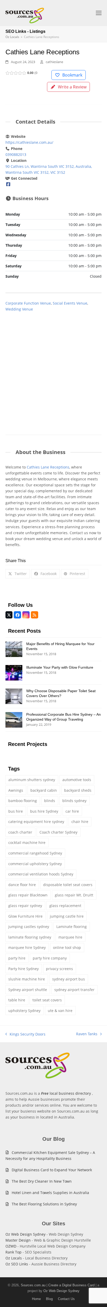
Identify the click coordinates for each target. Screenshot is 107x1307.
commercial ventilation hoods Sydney (40, 874)
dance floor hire (22, 884)
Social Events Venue (70, 303)
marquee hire (70, 937)
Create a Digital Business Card (71, 1285)
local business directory (70, 1093)
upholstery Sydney (24, 1010)
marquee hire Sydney (27, 947)
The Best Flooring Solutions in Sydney (44, 1204)
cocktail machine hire (26, 842)
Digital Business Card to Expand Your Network (52, 1169)
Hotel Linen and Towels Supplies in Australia (50, 1192)
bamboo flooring (22, 800)
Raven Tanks (86, 1034)
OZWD (10, 1246)
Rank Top (13, 1252)
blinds (49, 800)
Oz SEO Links (16, 1263)
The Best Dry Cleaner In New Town (42, 1181)
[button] (99, 13)
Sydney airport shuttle (27, 989)
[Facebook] (8, 184)
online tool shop (67, 947)
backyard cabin (43, 790)
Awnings (15, 790)
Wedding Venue (19, 309)
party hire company (50, 958)
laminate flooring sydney (29, 937)
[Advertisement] (53, 367)
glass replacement (65, 905)
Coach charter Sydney (58, 832)
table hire (16, 1000)
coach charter (20, 832)
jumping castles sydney (28, 926)
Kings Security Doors (25, 1034)
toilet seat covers (47, 1000)
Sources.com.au (33, 1285)
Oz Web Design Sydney (25, 1234)
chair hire (79, 821)
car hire (72, 811)
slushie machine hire (26, 979)
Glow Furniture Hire (25, 916)
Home (36, 1299)
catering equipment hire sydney (36, 821)
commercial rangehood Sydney (35, 853)
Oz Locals (13, 1258)
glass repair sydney (25, 905)
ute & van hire (60, 1010)
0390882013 (15, 154)
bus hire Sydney (44, 811)
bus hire (15, 811)
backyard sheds (77, 790)
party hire (16, 958)
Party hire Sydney (23, 968)
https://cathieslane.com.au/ (29, 142)
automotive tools (76, 779)
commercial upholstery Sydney (35, 863)
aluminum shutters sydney (31, 779)
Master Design (18, 1240)
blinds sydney (74, 800)
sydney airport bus (68, 979)
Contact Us (66, 1299)
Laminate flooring (71, 926)
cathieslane (54, 61)
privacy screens (59, 968)
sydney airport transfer (74, 989)
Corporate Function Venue (28, 303)
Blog (49, 1299)
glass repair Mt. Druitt (74, 895)
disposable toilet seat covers (67, 884)
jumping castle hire (67, 916)
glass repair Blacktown (28, 895)
